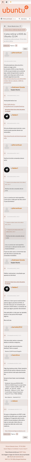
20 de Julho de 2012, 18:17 (13, 153)
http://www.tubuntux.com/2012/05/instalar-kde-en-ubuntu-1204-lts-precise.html (15, 80)
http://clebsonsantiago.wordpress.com (15, 431)
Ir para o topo (7, 434)
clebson (15, 401)
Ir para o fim (6, 45)
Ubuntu (11, 456)
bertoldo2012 (17, 327)
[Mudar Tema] (11, 2)
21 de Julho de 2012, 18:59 (13, 295)
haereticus (16, 355)
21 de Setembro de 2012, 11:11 (15, 409)
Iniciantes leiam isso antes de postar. (15, 109)
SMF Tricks (22, 452)
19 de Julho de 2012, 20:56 (10, 61)
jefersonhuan (17, 53)
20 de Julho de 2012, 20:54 (13, 176)
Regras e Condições (13, 448)
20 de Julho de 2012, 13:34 (13, 123)
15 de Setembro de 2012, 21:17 (14, 335)
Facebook (7, 111)
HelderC (15, 115)
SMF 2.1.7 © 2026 (10, 459)
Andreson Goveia (18, 87)
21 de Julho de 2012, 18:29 (13, 268)
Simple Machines (21, 459)
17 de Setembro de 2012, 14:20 (14, 363)
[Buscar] (19, 19)
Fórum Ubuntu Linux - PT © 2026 (15, 446)
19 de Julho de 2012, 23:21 (13, 95)
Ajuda (5, 448)
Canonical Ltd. (19, 456)
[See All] (4, 26)
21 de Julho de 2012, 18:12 (13, 216)
